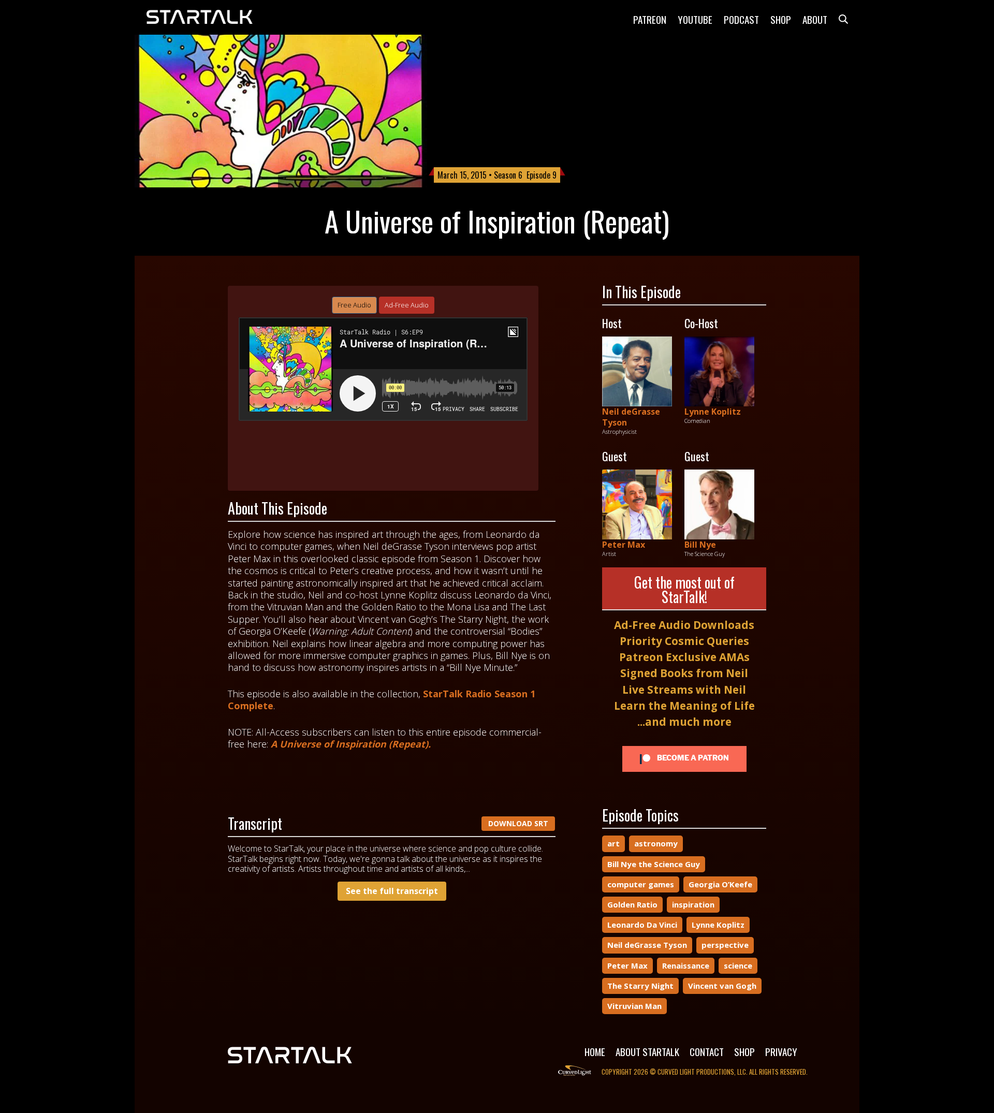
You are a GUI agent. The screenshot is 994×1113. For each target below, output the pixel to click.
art (613, 843)
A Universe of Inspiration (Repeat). (351, 744)
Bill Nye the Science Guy (653, 864)
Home (594, 1051)
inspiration (693, 904)
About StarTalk (647, 1051)
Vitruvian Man (634, 1006)
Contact (707, 1051)
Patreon (649, 19)
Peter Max (623, 544)
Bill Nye (700, 544)
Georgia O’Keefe (720, 884)
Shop (780, 19)
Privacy (781, 1051)
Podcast (741, 19)
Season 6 (508, 175)
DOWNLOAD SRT (518, 823)
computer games (640, 884)
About (814, 19)
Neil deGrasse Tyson (631, 417)
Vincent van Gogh (722, 985)
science (738, 965)
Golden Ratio (632, 904)
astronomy (656, 843)
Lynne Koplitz (712, 411)
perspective (725, 945)
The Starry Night (640, 985)
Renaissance (685, 965)
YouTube (695, 19)
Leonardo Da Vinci (642, 924)
